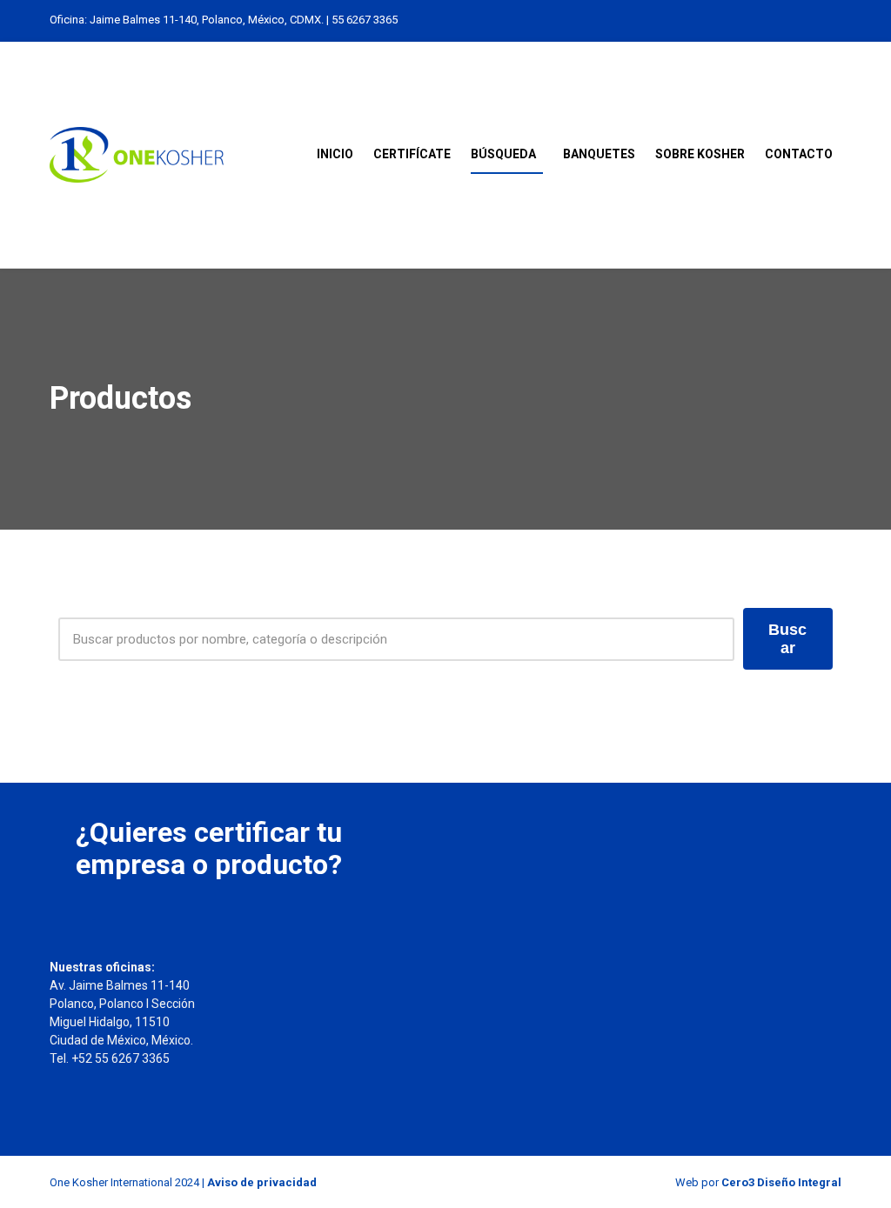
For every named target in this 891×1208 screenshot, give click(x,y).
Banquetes (599, 154)
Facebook (814, 19)
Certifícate (412, 154)
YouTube (832, 19)
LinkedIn (759, 19)
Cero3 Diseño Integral (781, 1182)
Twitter (795, 19)
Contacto (799, 154)
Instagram (777, 19)
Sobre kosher (700, 154)
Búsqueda (503, 154)
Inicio (335, 154)
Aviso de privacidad (262, 1182)
